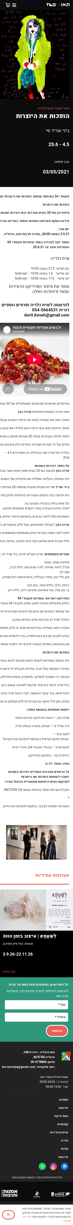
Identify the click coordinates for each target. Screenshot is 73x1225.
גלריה (64, 1140)
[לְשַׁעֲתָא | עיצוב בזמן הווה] (36, 933)
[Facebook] (64, 1166)
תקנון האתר (18, 1177)
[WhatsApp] (42, 1166)
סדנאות (63, 1108)
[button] (14, 5)
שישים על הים (59, 1132)
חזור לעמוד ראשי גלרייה (53, 108)
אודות (64, 1149)
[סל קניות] (7, 5)
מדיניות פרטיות (53, 1177)
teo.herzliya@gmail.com (18, 1067)
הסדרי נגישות (34, 1177)
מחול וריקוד (61, 1116)
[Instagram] (53, 1166)
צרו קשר (63, 1157)
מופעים (63, 1100)
